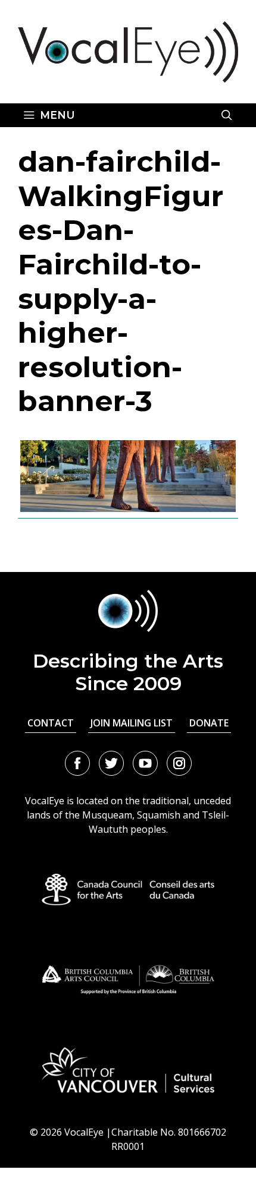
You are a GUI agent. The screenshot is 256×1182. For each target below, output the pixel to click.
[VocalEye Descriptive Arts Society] (128, 50)
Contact (50, 722)
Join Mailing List (131, 722)
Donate (209, 722)
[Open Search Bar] (227, 115)
